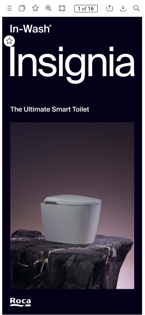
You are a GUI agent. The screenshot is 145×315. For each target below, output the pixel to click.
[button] (8, 8)
